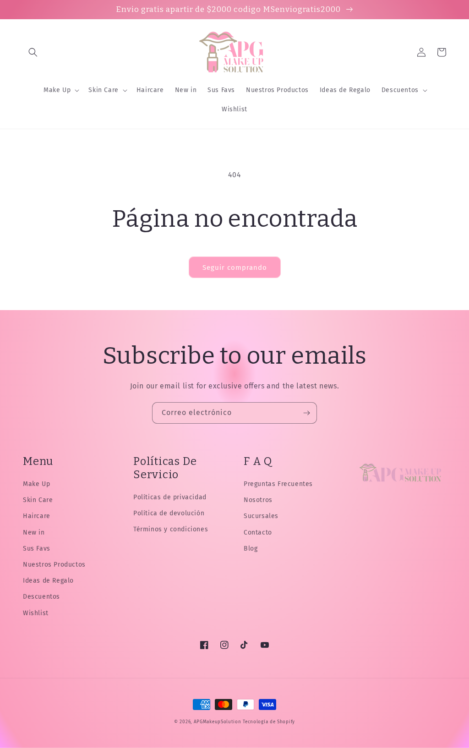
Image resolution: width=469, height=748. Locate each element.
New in (34, 532)
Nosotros (258, 500)
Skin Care (38, 500)
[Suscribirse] (306, 413)
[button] (33, 52)
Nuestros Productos (54, 564)
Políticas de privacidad (170, 497)
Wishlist (36, 613)
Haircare (36, 516)
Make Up (36, 484)
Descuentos (41, 597)
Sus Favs (36, 548)
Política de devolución (168, 513)
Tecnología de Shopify (269, 722)
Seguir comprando (234, 267)
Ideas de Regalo (48, 580)
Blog (250, 548)
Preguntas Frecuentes (278, 484)
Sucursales (261, 516)
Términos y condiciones (170, 529)
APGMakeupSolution (217, 722)
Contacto (258, 532)
